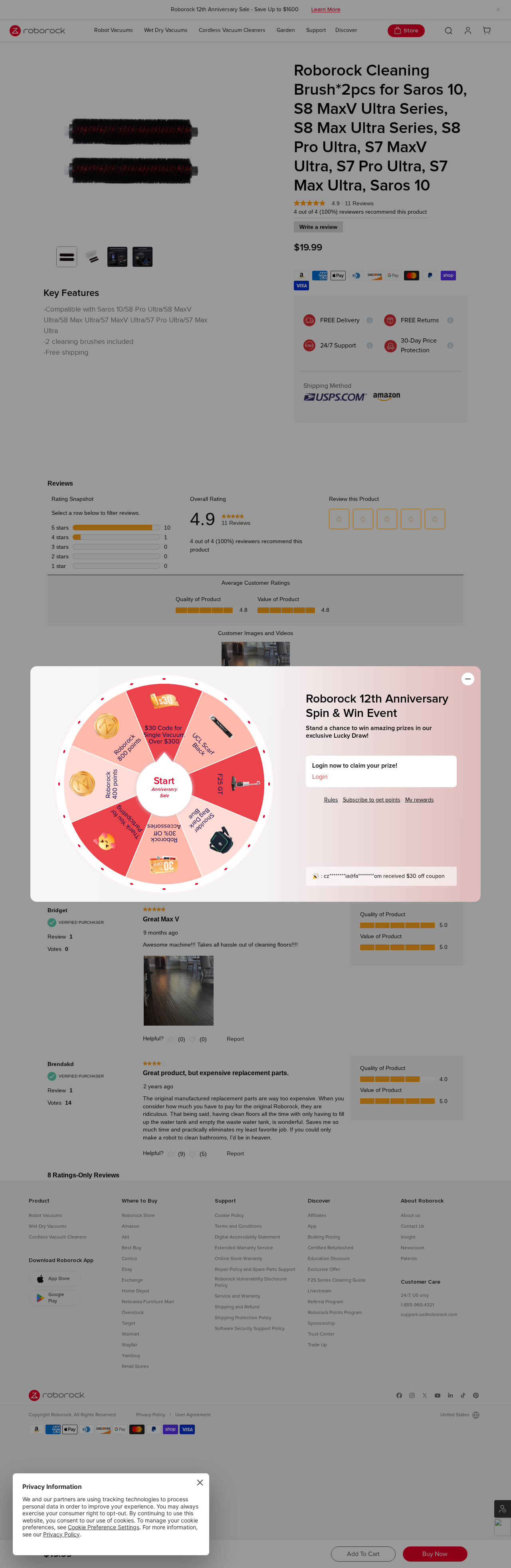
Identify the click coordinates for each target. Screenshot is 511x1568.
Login (320, 777)
